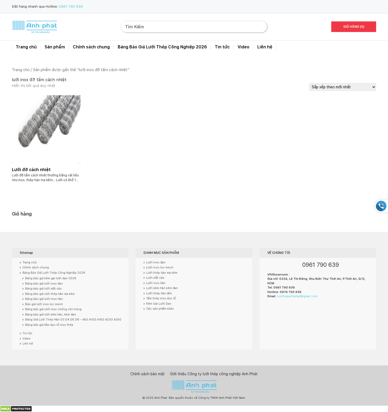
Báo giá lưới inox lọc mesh (44, 304)
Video (243, 46)
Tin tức (222, 46)
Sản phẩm (55, 46)
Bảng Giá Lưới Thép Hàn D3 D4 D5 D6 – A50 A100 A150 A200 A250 (73, 319)
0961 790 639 (71, 6)
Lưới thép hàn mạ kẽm (161, 272)
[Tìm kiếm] (259, 26)
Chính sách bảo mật (147, 374)
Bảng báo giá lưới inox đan (44, 283)
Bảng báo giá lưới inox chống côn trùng (53, 309)
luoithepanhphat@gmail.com (297, 296)
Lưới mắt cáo (155, 278)
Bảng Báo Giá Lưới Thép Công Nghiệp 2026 (162, 46)
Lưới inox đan (155, 262)
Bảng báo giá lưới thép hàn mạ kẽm (50, 294)
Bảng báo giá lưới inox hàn (44, 299)
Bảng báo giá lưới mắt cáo (43, 288)
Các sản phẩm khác (160, 308)
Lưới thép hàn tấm (159, 293)
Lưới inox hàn (155, 283)
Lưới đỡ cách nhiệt (31, 169)
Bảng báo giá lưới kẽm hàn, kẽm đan (50, 314)
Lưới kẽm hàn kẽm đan (162, 288)
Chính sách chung (91, 46)
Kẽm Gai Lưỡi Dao (158, 303)
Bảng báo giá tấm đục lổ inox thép (49, 325)
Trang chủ (26, 46)
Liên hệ (264, 46)
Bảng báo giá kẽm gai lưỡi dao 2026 (50, 278)
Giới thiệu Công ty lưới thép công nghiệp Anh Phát (214, 374)
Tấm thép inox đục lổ (161, 298)
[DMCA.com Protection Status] (16, 408)
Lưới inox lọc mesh (159, 267)
